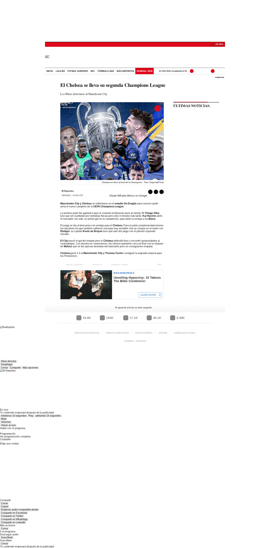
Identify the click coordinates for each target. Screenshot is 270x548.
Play (30, 415)
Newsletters (202, 71)
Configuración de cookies (184, 333)
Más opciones (30, 367)
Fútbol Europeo (78, 71)
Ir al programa (7, 531)
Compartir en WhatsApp (14, 519)
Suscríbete (7, 537)
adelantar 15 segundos (48, 415)
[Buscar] (192, 71)
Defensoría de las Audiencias (87, 333)
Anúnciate (163, 333)
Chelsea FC (97, 265)
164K (109, 318)
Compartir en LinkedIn (13, 522)
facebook (161, 192)
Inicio (49, 71)
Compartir (15, 367)
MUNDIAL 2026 (144, 71)
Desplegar (6, 364)
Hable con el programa (12, 428)
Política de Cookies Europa (117, 333)
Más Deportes (125, 71)
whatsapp (150, 192)
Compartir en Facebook (14, 513)
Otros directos (8, 361)
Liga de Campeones (74, 265)
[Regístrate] (217, 71)
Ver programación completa (15, 436)
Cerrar (4, 367)
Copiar (4, 506)
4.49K (180, 318)
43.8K (87, 318)
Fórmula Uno (106, 71)
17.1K (134, 318)
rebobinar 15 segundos (14, 415)
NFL (93, 71)
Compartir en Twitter (12, 516)
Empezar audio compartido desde (19, 509)
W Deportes (135, 57)
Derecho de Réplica (143, 333)
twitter (156, 192)
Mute (3, 418)
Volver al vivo (8, 425)
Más (159, 264)
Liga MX (60, 71)
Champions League (119, 265)
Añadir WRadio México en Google (128, 195)
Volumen (6, 422)
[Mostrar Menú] (49, 57)
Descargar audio (9, 534)
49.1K (157, 318)
